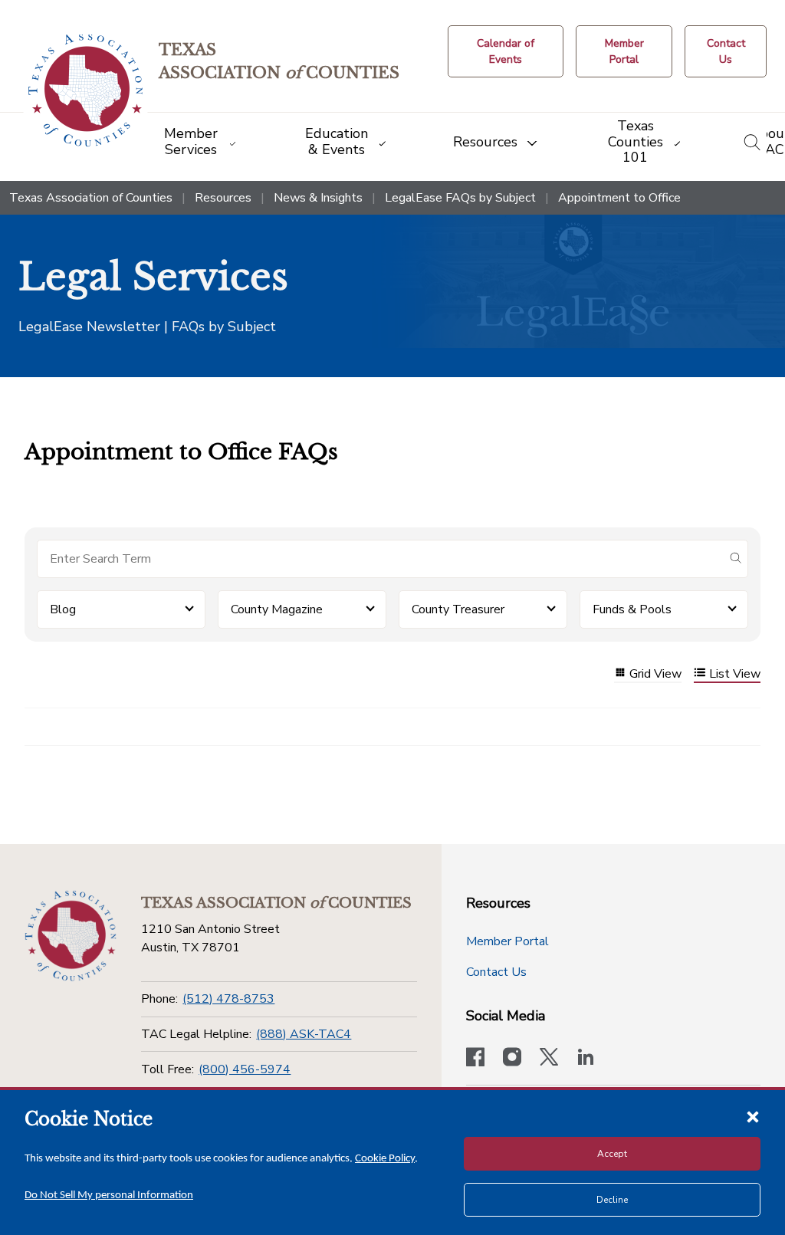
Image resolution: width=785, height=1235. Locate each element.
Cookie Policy (385, 1158)
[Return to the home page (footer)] (71, 936)
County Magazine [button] (277, 609)
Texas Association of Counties (90, 197)
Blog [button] (63, 609)
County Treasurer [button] (458, 609)
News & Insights (318, 197)
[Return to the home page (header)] (85, 90)
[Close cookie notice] (752, 1116)
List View (734, 674)
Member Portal (507, 941)
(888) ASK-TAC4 (303, 1034)
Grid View (655, 674)
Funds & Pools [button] (632, 609)
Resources (223, 197)
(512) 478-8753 (228, 998)
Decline (612, 1200)
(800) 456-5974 (245, 1069)
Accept (612, 1154)
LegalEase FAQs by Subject (460, 197)
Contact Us (496, 972)
